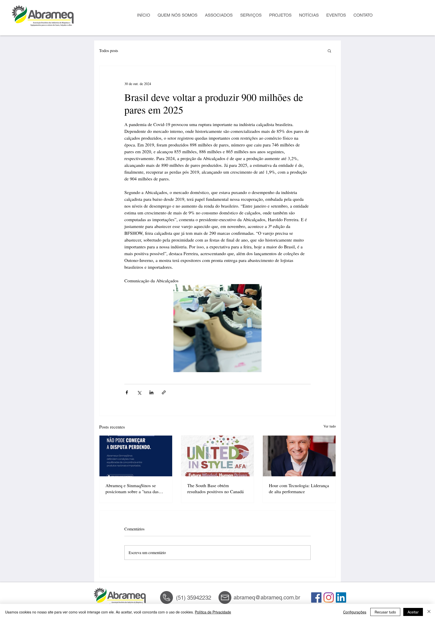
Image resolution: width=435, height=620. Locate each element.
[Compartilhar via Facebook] (126, 392)
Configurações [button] (354, 611)
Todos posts (108, 50)
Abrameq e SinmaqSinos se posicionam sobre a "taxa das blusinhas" (132, 488)
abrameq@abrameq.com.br (267, 597)
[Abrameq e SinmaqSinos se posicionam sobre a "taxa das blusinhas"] (135, 456)
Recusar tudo (385, 611)
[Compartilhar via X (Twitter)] (139, 392)
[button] (329, 51)
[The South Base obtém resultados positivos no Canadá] (217, 456)
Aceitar (413, 611)
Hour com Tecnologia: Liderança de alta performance (299, 488)
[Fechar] (429, 612)
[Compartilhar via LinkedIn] (151, 392)
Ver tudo (329, 426)
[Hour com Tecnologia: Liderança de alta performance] (299, 456)
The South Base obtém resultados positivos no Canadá (215, 488)
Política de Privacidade (213, 611)
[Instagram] (328, 597)
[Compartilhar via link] (163, 392)
